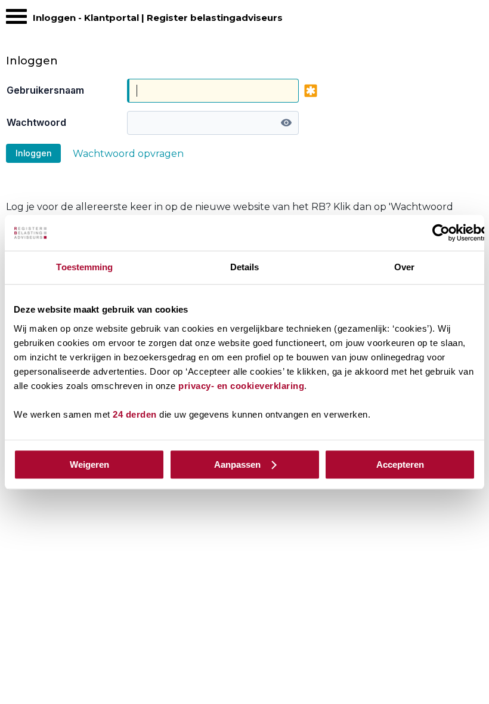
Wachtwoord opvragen (128, 153)
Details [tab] (244, 267)
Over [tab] (404, 267)
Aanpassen (237, 464)
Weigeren (89, 464)
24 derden (135, 414)
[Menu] (16, 19)
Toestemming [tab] (84, 267)
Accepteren (400, 464)
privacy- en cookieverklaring (241, 386)
